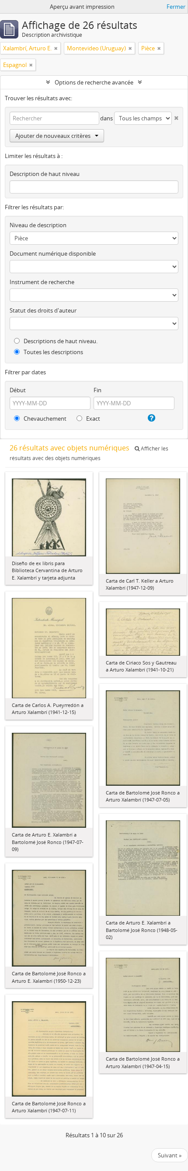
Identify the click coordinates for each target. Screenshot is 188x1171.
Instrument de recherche (42, 282)
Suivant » (169, 1155)
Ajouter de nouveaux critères (53, 136)
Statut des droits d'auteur (43, 310)
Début (18, 390)
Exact (92, 418)
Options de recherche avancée (94, 82)
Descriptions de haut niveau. (59, 341)
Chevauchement (44, 418)
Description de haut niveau (45, 174)
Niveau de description (38, 225)
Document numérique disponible (53, 253)
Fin (97, 390)
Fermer (176, 7)
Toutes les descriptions (52, 352)
